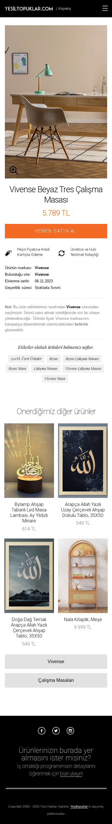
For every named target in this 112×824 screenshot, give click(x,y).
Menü (105, 8)
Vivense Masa (55, 378)
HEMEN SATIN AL (56, 231)
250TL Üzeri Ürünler (26, 358)
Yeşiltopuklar (79, 806)
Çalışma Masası (45, 368)
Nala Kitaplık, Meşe (83, 619)
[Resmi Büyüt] (56, 176)
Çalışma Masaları (56, 680)
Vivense (56, 661)
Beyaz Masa (17, 368)
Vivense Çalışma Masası (83, 368)
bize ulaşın (71, 773)
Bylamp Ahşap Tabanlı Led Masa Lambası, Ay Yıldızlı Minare (29, 513)
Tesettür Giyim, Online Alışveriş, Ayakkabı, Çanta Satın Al (29, 8)
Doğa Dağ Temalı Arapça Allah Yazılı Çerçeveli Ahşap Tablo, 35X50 (29, 628)
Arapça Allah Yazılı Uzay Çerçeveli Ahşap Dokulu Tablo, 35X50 (83, 510)
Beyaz (53, 358)
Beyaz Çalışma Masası (82, 358)
